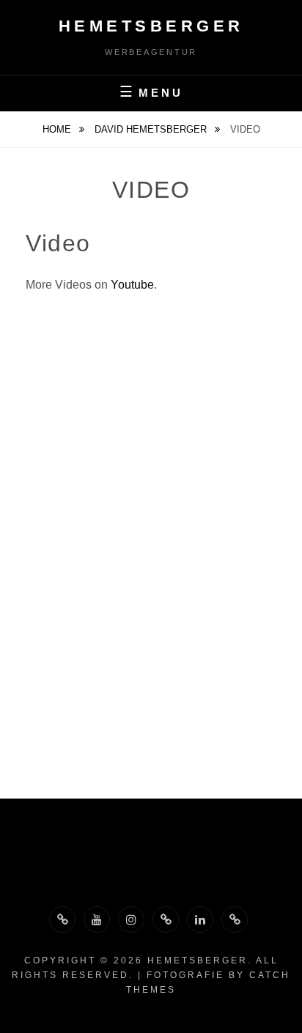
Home (58, 129)
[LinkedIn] (200, 919)
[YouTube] (97, 919)
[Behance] (165, 919)
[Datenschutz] (234, 919)
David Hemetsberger (152, 129)
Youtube (132, 284)
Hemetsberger (151, 26)
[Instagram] (131, 919)
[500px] (62, 919)
